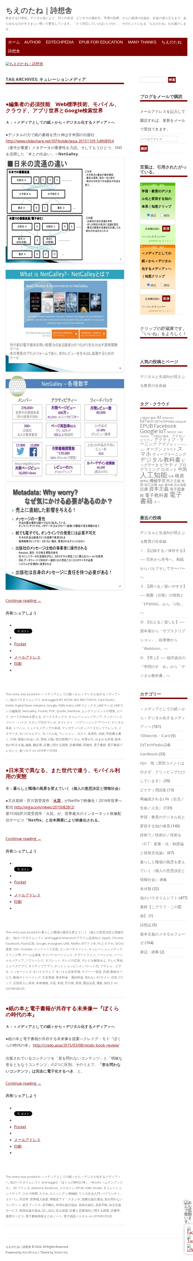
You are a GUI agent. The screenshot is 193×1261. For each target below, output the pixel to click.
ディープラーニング (169, 454)
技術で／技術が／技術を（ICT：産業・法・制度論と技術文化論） (162, 843)
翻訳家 (37, 745)
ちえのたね (171, 42)
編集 (28, 745)
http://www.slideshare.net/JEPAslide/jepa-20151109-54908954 (60, 141)
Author (32, 42)
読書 (144, 489)
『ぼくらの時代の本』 (73, 1182)
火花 (53, 983)
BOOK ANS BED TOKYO (80, 700)
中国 (182, 469)
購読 (153, 215)
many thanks (142, 42)
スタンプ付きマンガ (42, 722)
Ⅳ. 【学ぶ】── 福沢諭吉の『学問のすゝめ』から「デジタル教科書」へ (162, 666)
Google (52, 705)
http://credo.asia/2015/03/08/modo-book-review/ (76, 1045)
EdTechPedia (60, 42)
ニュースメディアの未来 (43, 728)
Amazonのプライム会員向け (81, 938)
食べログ (25, 750)
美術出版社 (86, 1205)
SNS (16, 949)
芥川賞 (69, 983)
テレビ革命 (115, 960)
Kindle (97, 1188)
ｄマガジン (67, 1188)
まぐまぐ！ (168, 240)
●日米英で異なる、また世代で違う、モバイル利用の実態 (63, 773)
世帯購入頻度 (39, 1199)
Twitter (144, 436)
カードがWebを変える (25, 717)
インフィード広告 (46, 949)
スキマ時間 (30, 1193)
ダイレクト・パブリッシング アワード (83, 722)
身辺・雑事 (149, 952)
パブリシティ (110, 1193)
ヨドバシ (12, 1199)
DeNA (10, 705)
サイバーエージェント (57, 955)
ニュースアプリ (16, 966)
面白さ (108, 983)
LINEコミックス (85, 705)
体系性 (92, 733)
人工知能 (153, 474)
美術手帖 (101, 1205)
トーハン (19, 728)
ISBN (61, 705)
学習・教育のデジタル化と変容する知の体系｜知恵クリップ (156, 199)
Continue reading (23, 600)
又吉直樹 (48, 977)
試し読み (48, 1210)
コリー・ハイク (16, 722)
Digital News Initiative (30, 705)
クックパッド (113, 717)
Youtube (26, 949)
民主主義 (173, 480)
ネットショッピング (68, 966)
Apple (106, 938)
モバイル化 (49, 733)
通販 (99, 983)
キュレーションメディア (85, 717)
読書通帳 (75, 745)
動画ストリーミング (27, 977)
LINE (66, 943)
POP (52, 711)
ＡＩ (157, 501)
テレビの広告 (71, 960)
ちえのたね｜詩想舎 (39, 10)
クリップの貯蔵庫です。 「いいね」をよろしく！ (165, 331)
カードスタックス (55, 717)
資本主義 (159, 488)
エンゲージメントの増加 (98, 711)
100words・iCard (155, 735)
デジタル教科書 (160, 459)
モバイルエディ (30, 733)
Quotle (61, 711)
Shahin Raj (61, 1252)
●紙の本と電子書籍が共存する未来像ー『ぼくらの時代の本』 (62, 1011)
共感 (106, 972)
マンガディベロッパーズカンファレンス (89, 728)
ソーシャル (104, 955)
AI (159, 417)
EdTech (146, 421)
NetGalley (29, 711)
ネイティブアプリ (40, 966)
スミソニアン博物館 (63, 1193)
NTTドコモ (88, 943)
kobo (70, 705)
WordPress (30, 1252)
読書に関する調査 (56, 745)
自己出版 (150, 484)
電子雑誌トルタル (76, 1216)
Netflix (75, 943)
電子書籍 (100, 745)
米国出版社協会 (66, 1205)
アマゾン (165, 444)
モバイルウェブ (43, 972)
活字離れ (48, 1205)
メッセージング (21, 972)
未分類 (145, 888)
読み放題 (62, 1210)
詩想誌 (145, 924)
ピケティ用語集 (153, 790)
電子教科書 (156, 495)
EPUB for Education (101, 42)
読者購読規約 (152, 228)
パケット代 (91, 966)
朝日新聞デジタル (68, 739)
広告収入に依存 (24, 983)
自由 (161, 485)
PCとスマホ (105, 943)
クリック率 (13, 955)
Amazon (168, 418)
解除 (167, 215)
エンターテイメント (73, 949)
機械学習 (157, 480)
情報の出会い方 (28, 739)
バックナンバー (155, 237)
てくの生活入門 (89, 1193)
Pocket (20, 644)
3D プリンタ (21, 1188)
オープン (154, 449)
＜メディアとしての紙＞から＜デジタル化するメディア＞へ (162, 717)
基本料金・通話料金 (69, 977)
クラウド (169, 449)
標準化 (144, 481)
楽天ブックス (31, 1205)
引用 (13, 739)
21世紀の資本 (148, 418)
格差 (179, 475)
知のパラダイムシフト (25, 700)
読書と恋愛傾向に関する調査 (89, 1210)
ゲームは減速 (31, 955)
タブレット (52, 960)
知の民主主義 (15, 745)
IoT (162, 431)
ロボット (169, 469)
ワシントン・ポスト (72, 733)
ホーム (14, 42)
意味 (43, 739)
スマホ (43, 1193)
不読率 (23, 1199)
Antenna (37, 1188)
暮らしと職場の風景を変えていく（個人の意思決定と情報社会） (162, 870)
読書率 (115, 1210)
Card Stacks (106, 700)
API (60, 700)
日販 (51, 739)
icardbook (149, 754)
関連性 (87, 745)
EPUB (80, 1188)
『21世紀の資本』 (160, 436)
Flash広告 (28, 943)
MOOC (172, 432)
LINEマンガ (105, 705)
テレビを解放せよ (94, 960)
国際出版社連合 (92, 1199)
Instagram (55, 943)
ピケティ (169, 464)
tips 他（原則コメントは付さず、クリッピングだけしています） (162, 771)
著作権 (169, 485)
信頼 (101, 733)
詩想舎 (14, 51)
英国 (78, 983)
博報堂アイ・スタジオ (65, 1199)
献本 (118, 739)
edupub (180, 421)
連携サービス (15, 1216)
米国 (60, 983)
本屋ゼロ (87, 739)
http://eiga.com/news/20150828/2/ (44, 807)
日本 (171, 476)
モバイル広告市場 (68, 972)
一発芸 (96, 972)
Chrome (117, 938)
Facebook (13, 943)
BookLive (51, 1188)
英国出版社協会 (30, 1210)
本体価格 (42, 983)
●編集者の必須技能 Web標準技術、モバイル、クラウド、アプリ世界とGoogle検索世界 (63, 107)
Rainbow (74, 711)
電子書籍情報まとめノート (43, 1216)
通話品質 (89, 983)
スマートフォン (85, 955)
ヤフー (86, 972)
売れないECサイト (97, 977)
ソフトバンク (34, 960)
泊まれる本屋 (104, 739)
